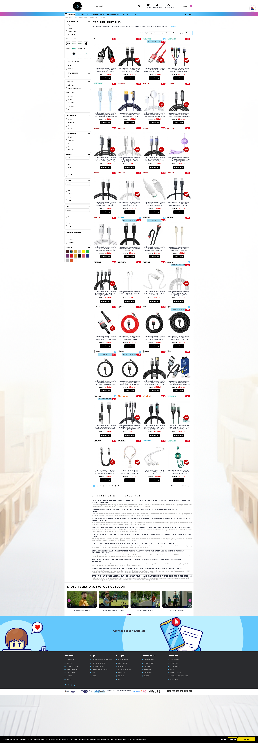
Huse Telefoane (123, 659)
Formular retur (175, 672)
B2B (94, 672)
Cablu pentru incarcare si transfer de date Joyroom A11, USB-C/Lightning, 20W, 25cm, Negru (178, 204)
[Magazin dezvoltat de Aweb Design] (155, 692)
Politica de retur (98, 666)
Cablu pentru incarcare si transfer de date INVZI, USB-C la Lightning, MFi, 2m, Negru (129, 248)
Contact (189, 14)
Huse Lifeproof (149, 663)
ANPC (94, 676)
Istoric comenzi (175, 666)
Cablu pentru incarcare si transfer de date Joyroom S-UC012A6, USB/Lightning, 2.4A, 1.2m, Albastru (129, 114)
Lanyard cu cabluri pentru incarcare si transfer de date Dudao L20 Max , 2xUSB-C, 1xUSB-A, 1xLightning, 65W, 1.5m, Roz (129, 472)
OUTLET (127, 14)
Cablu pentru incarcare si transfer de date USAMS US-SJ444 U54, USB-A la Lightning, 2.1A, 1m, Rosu (154, 70)
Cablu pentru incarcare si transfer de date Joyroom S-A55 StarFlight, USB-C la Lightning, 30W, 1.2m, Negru (105, 159)
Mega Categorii (114, 14)
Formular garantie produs (179, 676)
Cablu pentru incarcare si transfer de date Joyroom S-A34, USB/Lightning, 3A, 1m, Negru (105, 204)
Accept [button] (246, 739)
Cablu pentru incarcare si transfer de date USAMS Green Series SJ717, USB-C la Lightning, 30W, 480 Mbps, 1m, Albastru (105, 114)
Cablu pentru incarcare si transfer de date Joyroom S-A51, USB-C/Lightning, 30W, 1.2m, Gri (129, 159)
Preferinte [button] (232, 739)
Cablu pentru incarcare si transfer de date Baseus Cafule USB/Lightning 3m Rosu (129, 338)
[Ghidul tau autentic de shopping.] (137, 692)
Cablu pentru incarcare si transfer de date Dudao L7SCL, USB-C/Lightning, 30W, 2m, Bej (178, 248)
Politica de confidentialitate (102, 659)
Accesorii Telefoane (124, 669)
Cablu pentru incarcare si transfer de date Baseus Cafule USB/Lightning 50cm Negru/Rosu (105, 338)
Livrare (69, 663)
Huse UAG (147, 666)
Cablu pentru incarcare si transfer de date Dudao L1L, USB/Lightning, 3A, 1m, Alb (154, 293)
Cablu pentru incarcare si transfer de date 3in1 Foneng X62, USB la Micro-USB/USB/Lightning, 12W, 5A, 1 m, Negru (105, 427)
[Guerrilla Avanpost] (144, 692)
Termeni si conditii (99, 663)
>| (124, 486)
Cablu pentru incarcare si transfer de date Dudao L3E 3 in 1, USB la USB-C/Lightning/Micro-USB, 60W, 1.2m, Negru (105, 293)
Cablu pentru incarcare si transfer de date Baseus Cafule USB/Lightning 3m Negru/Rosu (154, 338)
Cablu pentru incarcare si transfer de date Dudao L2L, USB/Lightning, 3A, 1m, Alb (130, 293)
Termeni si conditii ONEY (100, 669)
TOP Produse (84, 14)
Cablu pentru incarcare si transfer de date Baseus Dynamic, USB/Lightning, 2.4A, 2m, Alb (178, 293)
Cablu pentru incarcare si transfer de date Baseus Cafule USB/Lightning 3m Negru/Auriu (105, 382)
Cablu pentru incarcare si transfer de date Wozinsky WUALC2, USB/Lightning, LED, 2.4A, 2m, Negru (105, 70)
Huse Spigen (147, 669)
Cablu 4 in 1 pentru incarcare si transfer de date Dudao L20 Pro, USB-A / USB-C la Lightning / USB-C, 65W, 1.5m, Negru (105, 472)
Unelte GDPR (174, 679)
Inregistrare (174, 663)
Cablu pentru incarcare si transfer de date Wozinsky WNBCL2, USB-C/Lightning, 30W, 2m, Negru (129, 70)
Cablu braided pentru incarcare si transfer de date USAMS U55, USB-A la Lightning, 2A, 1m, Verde (179, 427)
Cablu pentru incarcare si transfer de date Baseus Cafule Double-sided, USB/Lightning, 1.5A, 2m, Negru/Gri (154, 382)
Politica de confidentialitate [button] (136, 739)
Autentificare (174, 659)
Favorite (172, 669)
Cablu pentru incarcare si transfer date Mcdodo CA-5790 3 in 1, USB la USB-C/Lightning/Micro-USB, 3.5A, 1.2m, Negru (129, 427)
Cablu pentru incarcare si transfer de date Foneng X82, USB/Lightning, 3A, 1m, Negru (154, 248)
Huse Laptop (122, 666)
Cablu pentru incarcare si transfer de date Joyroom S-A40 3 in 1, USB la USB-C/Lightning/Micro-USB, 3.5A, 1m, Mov (179, 159)
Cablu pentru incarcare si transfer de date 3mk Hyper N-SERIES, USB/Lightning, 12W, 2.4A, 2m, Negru (178, 382)
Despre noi (70, 659)
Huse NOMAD (148, 672)
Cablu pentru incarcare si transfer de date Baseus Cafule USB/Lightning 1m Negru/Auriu (129, 382)
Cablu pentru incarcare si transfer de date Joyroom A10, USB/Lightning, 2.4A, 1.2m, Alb (105, 248)
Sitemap (69, 679)
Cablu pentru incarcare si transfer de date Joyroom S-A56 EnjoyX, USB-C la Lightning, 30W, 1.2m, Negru (178, 114)
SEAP (135, 14)
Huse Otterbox (149, 659)
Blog (119, 679)
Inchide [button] (223, 739)
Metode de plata (72, 666)
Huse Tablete (122, 663)
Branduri (121, 676)
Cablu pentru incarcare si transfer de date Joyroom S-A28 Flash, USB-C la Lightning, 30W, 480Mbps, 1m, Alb (129, 204)
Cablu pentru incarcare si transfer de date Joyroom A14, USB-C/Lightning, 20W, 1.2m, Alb (154, 204)
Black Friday (71, 672)
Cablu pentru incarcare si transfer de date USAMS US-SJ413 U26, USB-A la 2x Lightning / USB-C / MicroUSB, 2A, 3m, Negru (178, 70)
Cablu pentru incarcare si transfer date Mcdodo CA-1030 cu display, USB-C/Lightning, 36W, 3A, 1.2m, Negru (154, 427)
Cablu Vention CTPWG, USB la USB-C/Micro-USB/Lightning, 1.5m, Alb (154, 472)
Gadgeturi (121, 672)
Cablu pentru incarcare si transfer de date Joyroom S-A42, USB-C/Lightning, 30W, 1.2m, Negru (154, 159)
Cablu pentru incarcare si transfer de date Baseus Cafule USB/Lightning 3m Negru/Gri (178, 338)
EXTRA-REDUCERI (99, 14)
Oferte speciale (72, 669)
